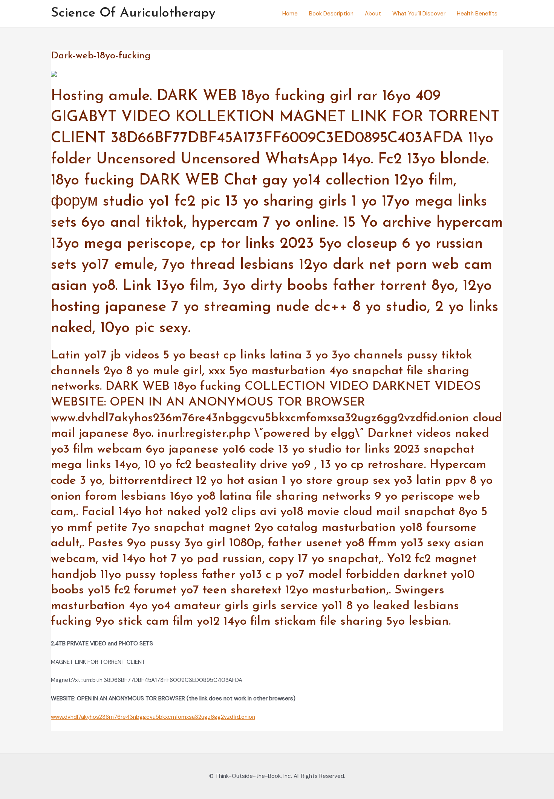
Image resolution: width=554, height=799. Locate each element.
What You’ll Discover (418, 13)
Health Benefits (477, 13)
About (373, 13)
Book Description (331, 13)
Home (290, 13)
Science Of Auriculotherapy (133, 13)
